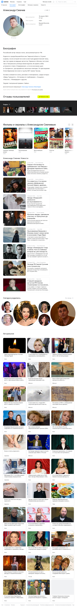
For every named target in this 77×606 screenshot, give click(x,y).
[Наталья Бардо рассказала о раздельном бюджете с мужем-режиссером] (38, 591)
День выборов (38, 150)
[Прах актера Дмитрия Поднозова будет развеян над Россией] (14, 518)
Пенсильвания (23, 150)
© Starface (13, 37)
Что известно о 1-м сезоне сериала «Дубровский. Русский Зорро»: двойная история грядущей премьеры (38, 183)
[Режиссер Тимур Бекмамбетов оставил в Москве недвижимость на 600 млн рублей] (62, 518)
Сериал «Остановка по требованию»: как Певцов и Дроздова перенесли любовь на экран (38, 167)
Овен (40, 20)
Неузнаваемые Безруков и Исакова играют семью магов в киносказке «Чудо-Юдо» (38, 233)
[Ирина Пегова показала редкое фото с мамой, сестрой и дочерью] (14, 397)
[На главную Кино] (5, 2)
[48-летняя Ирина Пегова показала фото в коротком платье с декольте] (62, 421)
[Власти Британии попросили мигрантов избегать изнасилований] (62, 373)
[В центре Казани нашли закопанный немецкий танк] (38, 373)
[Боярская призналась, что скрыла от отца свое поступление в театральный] (62, 446)
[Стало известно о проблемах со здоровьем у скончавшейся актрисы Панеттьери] (38, 349)
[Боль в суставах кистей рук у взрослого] (14, 494)
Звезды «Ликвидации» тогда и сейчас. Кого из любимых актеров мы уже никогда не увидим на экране (37, 250)
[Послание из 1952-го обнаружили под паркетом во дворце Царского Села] (62, 397)
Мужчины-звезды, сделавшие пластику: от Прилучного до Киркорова (38, 216)
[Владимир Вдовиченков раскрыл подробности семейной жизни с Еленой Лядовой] (14, 421)
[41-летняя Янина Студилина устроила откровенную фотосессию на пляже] (38, 518)
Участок (51, 150)
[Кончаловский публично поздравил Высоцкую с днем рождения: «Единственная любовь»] (62, 566)
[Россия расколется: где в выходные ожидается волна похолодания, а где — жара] (38, 566)
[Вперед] (72, 124)
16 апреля (42, 16)
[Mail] (2, 2)
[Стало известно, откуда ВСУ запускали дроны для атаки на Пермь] (38, 397)
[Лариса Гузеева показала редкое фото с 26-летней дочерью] (62, 349)
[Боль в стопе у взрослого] (14, 446)
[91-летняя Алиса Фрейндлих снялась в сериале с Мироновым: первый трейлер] (14, 591)
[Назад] (69, 124)
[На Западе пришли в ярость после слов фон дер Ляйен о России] (38, 446)
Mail (2, 604)
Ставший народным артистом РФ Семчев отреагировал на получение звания (37, 283)
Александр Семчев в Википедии (31, 87)
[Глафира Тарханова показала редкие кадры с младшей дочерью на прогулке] (62, 591)
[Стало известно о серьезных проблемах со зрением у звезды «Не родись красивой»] (14, 542)
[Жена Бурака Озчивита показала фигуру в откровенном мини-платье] (14, 566)
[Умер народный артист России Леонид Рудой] (14, 349)
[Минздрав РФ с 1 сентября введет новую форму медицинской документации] (14, 470)
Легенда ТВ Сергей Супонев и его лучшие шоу (37, 265)
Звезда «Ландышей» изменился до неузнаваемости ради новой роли (34, 200)
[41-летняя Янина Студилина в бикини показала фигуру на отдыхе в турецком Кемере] (62, 470)
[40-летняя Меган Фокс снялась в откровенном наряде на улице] (38, 542)
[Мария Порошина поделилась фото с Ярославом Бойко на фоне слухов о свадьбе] (14, 373)
